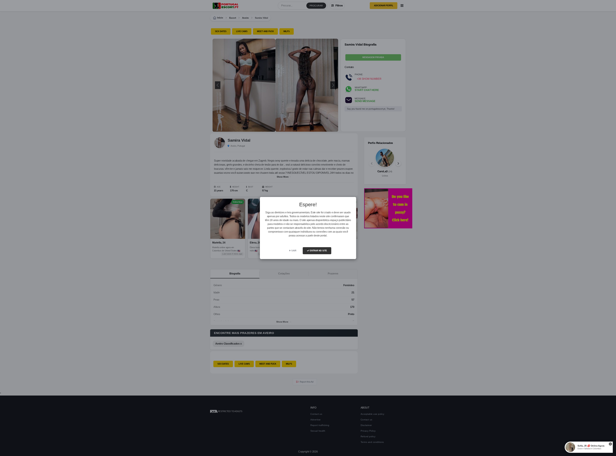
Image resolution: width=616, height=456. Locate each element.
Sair (293, 250)
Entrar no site (318, 250)
